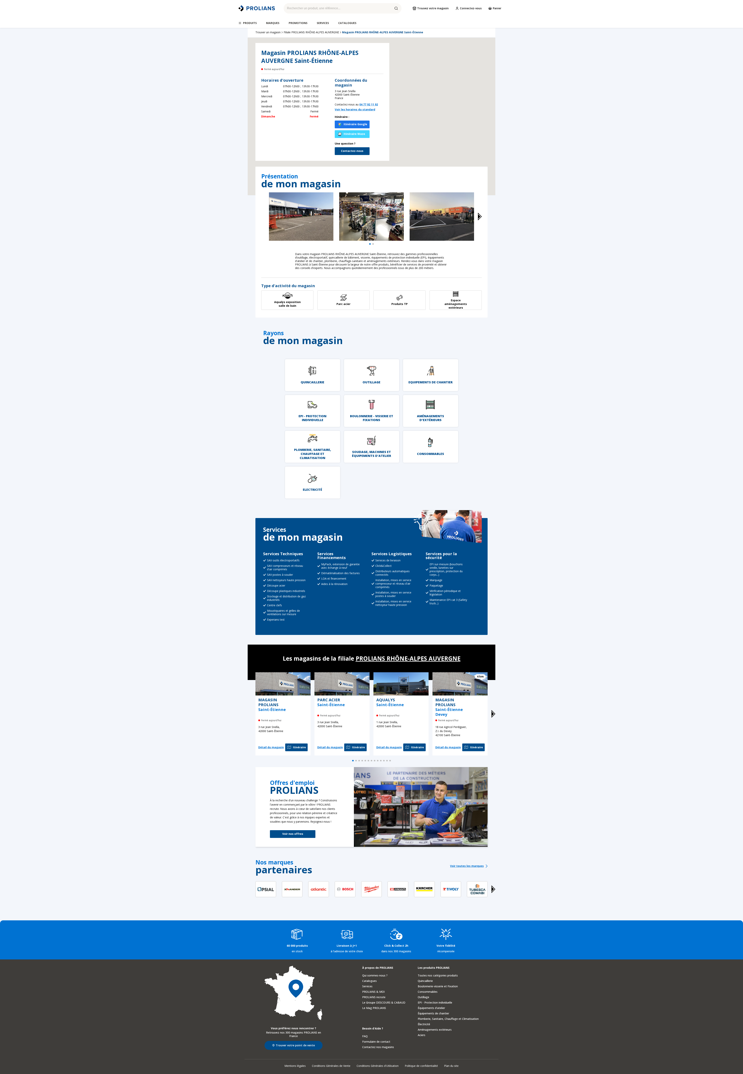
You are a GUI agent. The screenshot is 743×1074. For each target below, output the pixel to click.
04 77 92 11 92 (368, 104)
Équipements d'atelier (431, 1008)
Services (367, 986)
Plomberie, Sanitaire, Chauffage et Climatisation (448, 1019)
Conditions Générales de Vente (331, 1066)
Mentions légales (295, 1066)
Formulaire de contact (376, 1041)
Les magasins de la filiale (372, 658)
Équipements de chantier (433, 1013)
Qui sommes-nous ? (375, 975)
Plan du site (451, 1066)
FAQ (365, 1036)
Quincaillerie (425, 981)
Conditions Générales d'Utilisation (378, 1066)
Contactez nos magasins (378, 1047)
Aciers (421, 1035)
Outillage (423, 997)
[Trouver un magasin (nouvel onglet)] (294, 993)
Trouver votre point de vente (295, 1045)
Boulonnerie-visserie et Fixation (438, 986)
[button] (441, 111)
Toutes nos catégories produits (438, 975)
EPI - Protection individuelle (435, 1002)
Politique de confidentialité (421, 1066)
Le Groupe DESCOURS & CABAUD (383, 1002)
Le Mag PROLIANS (374, 1008)
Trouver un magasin (268, 32)
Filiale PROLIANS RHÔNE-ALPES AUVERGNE (311, 32)
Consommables (427, 991)
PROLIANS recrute (373, 997)
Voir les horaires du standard (355, 109)
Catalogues (369, 981)
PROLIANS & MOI (373, 991)
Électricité (424, 1024)
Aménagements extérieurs (435, 1029)
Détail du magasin (271, 747)
